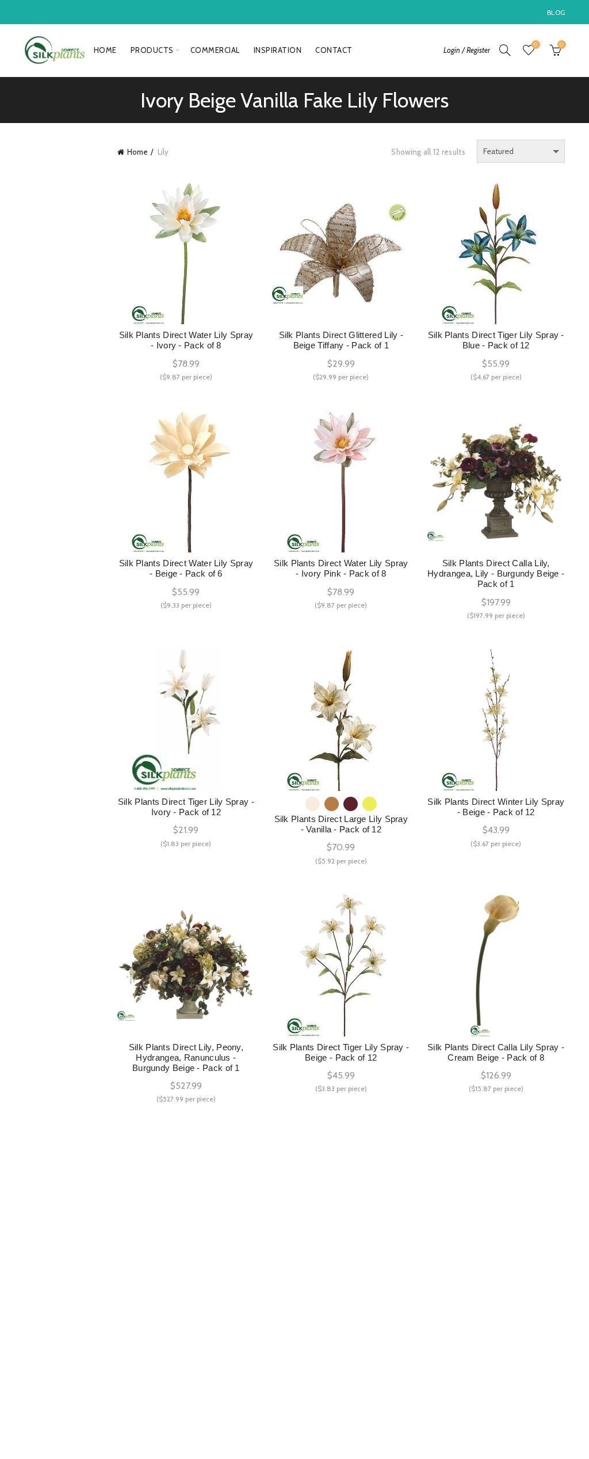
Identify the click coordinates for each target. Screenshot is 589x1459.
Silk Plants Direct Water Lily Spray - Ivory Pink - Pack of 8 (341, 568)
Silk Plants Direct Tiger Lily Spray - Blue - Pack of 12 (496, 340)
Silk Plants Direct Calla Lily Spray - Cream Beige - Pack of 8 (495, 1052)
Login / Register (466, 50)
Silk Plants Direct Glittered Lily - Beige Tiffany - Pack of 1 (341, 340)
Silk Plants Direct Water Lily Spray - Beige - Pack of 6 (186, 568)
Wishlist (535, 44)
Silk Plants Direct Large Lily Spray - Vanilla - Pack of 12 (341, 824)
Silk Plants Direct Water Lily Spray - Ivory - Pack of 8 (186, 340)
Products (152, 50)
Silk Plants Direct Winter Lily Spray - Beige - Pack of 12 (495, 807)
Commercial (215, 50)
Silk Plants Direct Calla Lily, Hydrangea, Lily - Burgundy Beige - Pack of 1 (495, 573)
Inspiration (278, 50)
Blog (556, 12)
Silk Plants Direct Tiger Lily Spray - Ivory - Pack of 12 (186, 807)
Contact (334, 50)
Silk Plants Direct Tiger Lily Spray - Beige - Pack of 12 (341, 1052)
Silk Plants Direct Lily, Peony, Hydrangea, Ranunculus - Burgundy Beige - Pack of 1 (186, 1057)
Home (105, 50)
